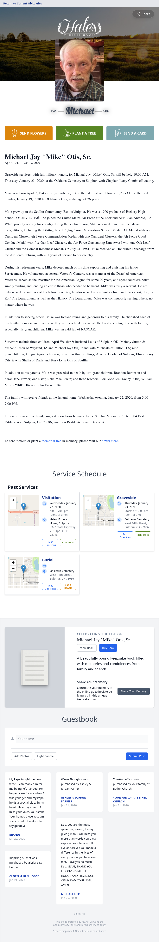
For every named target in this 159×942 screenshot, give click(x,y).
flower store (110, 440)
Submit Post (137, 756)
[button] (23, 506)
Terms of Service (90, 925)
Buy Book (108, 648)
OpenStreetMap (83, 931)
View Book (86, 648)
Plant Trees (68, 542)
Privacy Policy (68, 925)
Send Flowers (68, 586)
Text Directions (50, 543)
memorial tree (51, 440)
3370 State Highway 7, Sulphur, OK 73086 (62, 531)
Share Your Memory (133, 691)
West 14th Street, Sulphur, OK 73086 (137, 525)
